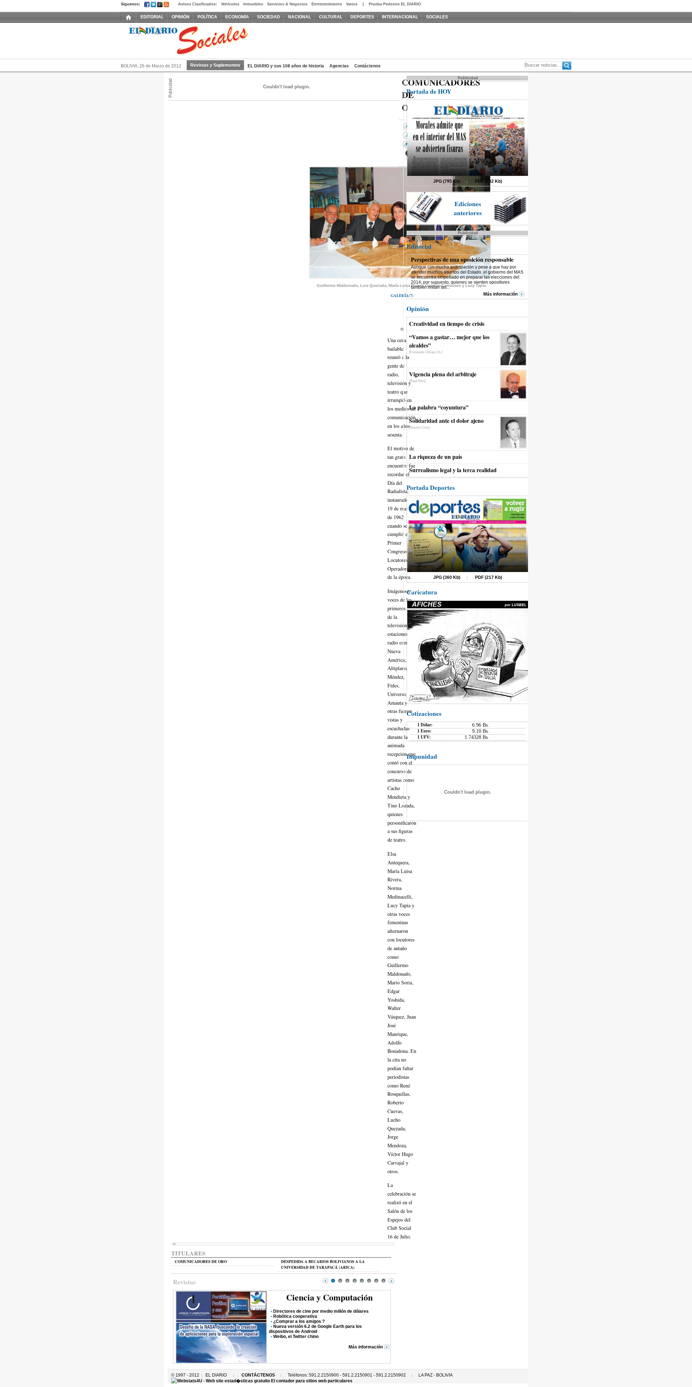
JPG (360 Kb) (446, 577)
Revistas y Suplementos (215, 65)
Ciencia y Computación (329, 1297)
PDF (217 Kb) (488, 577)
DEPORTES (362, 16)
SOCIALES (437, 16)
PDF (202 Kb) (488, 181)
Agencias (339, 65)
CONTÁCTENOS (258, 1375)
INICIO (128, 17)
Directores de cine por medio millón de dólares (321, 1311)
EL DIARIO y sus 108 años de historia (286, 65)
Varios (352, 4)
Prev (325, 1280)
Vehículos (230, 4)
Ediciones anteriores (468, 208)
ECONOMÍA (237, 16)
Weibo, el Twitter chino (296, 1336)
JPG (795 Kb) (446, 181)
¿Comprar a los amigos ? (299, 1321)
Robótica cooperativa (295, 1316)
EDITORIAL (152, 16)
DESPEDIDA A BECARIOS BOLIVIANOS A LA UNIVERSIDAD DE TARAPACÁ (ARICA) (323, 1264)
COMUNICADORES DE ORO (201, 1261)
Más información (366, 1347)
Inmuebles (253, 4)
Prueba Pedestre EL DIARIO (395, 4)
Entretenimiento (326, 4)
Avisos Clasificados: (197, 4)
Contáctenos (367, 65)
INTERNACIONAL (400, 16)
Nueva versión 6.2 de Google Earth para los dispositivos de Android (315, 1329)
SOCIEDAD (268, 16)
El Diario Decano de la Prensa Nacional (202, 40)
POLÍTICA (207, 16)
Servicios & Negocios (287, 4)
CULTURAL (330, 16)
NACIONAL (299, 16)
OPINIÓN (181, 16)
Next (391, 1280)
